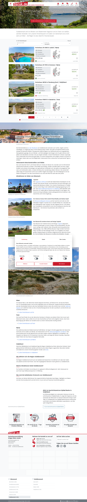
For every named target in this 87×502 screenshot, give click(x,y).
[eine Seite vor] (62, 117)
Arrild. (47, 349)
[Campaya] (49, 453)
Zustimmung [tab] (24, 239)
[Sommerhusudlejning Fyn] (61, 466)
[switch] (36, 259)
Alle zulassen (62, 263)
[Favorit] (77, 58)
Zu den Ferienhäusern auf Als (26, 312)
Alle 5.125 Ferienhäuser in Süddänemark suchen (43, 21)
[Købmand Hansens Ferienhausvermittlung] (14, 466)
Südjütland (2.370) (37, 489)
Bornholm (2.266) (12, 481)
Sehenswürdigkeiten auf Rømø (57, 331)
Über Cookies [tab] (63, 239)
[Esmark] (38, 460)
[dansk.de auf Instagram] (61, 446)
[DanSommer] (73, 453)
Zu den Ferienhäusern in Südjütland (28, 352)
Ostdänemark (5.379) (13, 489)
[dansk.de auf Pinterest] (64, 446)
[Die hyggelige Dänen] (49, 460)
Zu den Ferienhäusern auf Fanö (26, 323)
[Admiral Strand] (26, 453)
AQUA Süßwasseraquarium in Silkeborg (48, 188)
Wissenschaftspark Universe (42, 201)
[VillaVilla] (43, 472)
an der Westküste (32, 148)
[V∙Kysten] (55, 472)
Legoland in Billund (41, 181)
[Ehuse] (26, 460)
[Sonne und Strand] (49, 466)
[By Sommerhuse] (38, 453)
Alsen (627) (35, 481)
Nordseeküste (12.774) (14, 487)
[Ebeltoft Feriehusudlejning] (14, 460)
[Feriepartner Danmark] (14, 453)
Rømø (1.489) (36, 487)
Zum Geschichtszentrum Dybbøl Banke (54, 406)
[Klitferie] (73, 460)
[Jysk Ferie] (61, 460)
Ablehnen (25, 263)
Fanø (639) (35, 484)
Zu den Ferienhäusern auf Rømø (27, 339)
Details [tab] (43, 239)
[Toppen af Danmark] (32, 472)
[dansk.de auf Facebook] (58, 446)
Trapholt (60, 223)
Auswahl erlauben (43, 263)
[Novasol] (26, 466)
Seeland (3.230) (12, 494)
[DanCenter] (61, 453)
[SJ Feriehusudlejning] (38, 466)
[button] (10, 4)
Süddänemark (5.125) (14, 497)
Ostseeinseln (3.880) (13, 492)
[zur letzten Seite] (68, 117)
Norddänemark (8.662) (14, 484)
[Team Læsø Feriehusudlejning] (73, 466)
